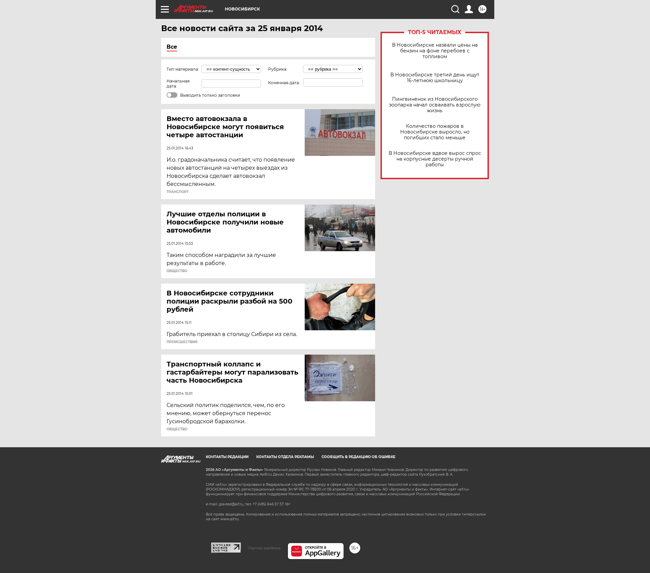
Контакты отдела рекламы (285, 457)
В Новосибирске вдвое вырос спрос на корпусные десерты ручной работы (435, 159)
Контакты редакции (227, 457)
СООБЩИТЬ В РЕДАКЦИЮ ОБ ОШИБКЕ (358, 457)
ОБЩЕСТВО (177, 271)
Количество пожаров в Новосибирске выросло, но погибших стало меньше (435, 132)
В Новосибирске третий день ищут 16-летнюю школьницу (434, 77)
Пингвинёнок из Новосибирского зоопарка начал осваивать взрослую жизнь (434, 105)
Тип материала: (183, 69)
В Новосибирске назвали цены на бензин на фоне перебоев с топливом (435, 50)
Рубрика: (277, 69)
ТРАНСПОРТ (178, 192)
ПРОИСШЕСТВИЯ (182, 342)
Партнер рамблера (264, 548)
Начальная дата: (178, 83)
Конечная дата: (284, 82)
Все (172, 47)
